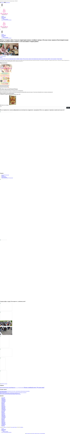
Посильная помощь (21, 387)
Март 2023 (3, 421)
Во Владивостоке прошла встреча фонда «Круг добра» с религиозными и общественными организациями (14, 391)
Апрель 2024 (3, 413)
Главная (3, 16)
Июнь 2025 (3, 403)
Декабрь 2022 (3, 423)
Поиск (1, 106)
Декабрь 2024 (3, 407)
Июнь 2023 (3, 419)
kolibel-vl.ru (5, 427)
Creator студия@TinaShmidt (41, 433)
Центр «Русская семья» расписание (6, 432)
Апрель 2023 (3, 420)
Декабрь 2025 (3, 399)
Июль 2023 (3, 418)
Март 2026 (3, 398)
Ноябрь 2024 (3, 408)
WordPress (21, 427)
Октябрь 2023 (3, 416)
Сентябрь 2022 (4, 424)
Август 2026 (3, 397)
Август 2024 (3, 410)
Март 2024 (3, 414)
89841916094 (2, 2)
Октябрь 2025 (3, 400)
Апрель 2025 (3, 404)
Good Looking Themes (14, 427)
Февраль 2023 (3, 422)
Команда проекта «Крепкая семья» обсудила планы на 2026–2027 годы (10, 393)
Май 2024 (3, 412)
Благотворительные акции (5, 387)
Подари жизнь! (4, 176)
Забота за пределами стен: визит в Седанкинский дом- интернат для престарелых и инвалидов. (13, 392)
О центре (3, 18)
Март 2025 (3, 405)
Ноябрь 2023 (3, 415)
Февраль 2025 (3, 406)
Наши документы (5, 19)
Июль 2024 (3, 411)
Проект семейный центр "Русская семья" (34, 387)
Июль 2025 (3, 402)
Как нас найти (4, 17)
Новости (1, 57)
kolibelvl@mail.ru (7, 2)
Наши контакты (4, 429)
